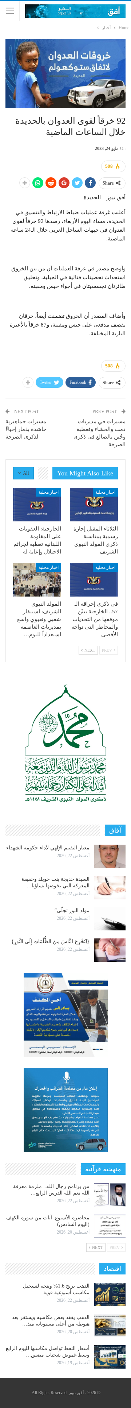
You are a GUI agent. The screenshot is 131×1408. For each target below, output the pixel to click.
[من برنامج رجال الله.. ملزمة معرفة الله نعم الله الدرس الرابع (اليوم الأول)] (110, 1195)
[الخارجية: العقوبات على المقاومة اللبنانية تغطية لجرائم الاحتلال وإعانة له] (37, 504)
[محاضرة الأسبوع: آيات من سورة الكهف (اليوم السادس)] (110, 1226)
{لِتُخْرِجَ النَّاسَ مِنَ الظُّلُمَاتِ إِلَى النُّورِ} (50, 941)
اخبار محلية (105, 492)
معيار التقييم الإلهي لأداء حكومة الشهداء (48, 847)
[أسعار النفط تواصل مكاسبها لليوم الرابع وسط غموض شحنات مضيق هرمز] (110, 1357)
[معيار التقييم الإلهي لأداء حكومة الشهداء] (110, 856)
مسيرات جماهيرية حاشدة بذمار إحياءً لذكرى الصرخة (26, 429)
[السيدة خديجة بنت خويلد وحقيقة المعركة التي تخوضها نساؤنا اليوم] (110, 887)
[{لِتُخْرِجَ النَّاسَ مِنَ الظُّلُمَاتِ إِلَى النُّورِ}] (110, 950)
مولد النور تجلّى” (72, 910)
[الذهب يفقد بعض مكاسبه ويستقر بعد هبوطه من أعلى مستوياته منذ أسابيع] (110, 1326)
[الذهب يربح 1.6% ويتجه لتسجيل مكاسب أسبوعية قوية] (110, 1294)
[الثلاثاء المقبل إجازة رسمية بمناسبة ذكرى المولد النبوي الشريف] (94, 504)
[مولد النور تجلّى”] (110, 919)
